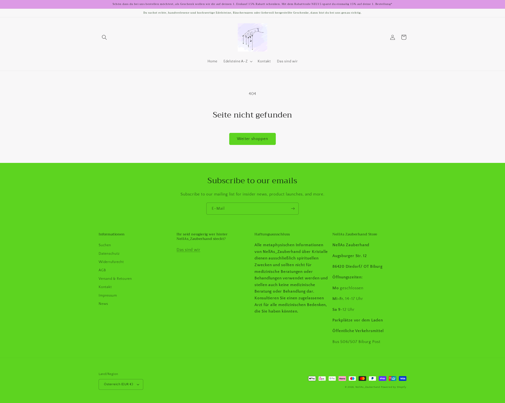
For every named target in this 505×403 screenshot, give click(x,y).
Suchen (105, 245)
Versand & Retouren (115, 279)
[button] (104, 37)
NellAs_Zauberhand (367, 387)
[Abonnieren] (292, 209)
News (103, 304)
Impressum (108, 296)
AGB (102, 270)
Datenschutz (109, 254)
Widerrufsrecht (111, 262)
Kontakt (105, 287)
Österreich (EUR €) (118, 384)
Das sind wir (188, 249)
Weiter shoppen (252, 139)
